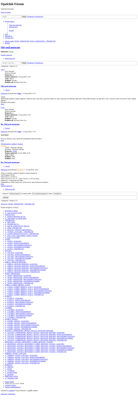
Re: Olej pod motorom (10, 124)
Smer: (51, 193)
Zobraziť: (5, 193)
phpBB (11, 390)
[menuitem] (15, 25)
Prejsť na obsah (6, 12)
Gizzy (3, 69)
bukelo (11, 52)
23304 (15, 151)
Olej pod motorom (10, 47)
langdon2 (4, 146)
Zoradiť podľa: (27, 193)
